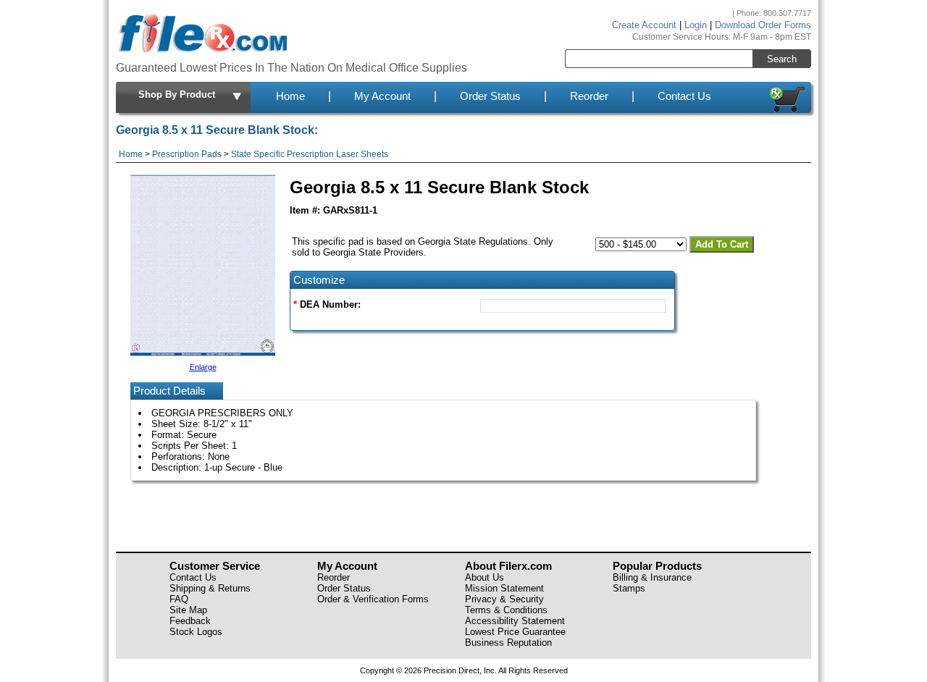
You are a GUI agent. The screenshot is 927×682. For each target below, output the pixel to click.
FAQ (178, 599)
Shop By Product (176, 94)
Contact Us (684, 96)
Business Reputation (508, 642)
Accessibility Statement (515, 620)
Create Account (644, 25)
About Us (484, 577)
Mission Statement (504, 588)
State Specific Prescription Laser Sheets (309, 154)
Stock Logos (195, 631)
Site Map (188, 610)
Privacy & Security (504, 599)
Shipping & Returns (210, 588)
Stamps (629, 588)
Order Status (490, 96)
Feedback (190, 620)
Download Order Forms (763, 25)
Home (290, 96)
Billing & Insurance (652, 577)
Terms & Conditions (506, 610)
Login (695, 25)
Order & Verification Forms (373, 599)
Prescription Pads (187, 154)
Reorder (589, 96)
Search (782, 59)
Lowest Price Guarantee (515, 631)
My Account (382, 96)
